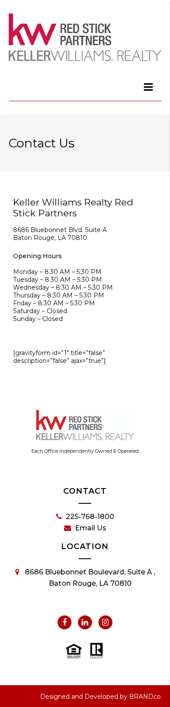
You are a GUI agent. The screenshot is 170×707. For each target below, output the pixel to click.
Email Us (90, 528)
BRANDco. (145, 696)
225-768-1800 (90, 516)
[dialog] (149, 87)
